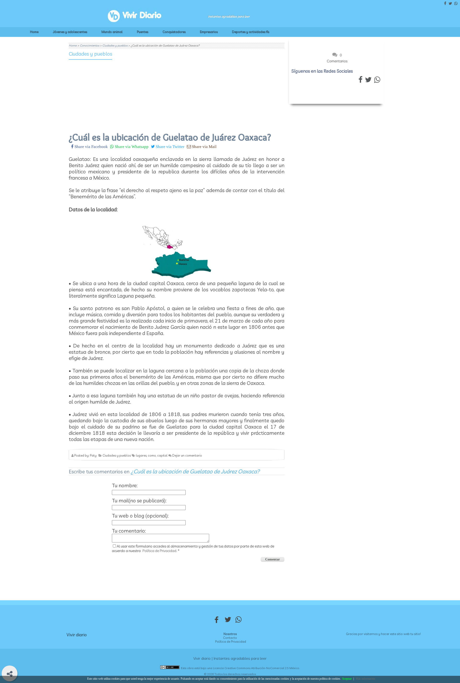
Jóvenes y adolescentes (70, 32)
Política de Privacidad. (160, 550)
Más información (365, 678)
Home (34, 32)
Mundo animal (112, 32)
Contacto (230, 638)
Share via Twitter (169, 146)
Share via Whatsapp (131, 146)
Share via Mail (204, 146)
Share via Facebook (91, 146)
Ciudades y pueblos (90, 54)
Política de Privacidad (230, 641)
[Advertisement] (176, 92)
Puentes (142, 32)
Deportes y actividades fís (250, 32)
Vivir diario (77, 634)
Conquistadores (174, 32)
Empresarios (209, 32)
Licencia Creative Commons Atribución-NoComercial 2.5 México (256, 668)
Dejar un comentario (187, 455)
